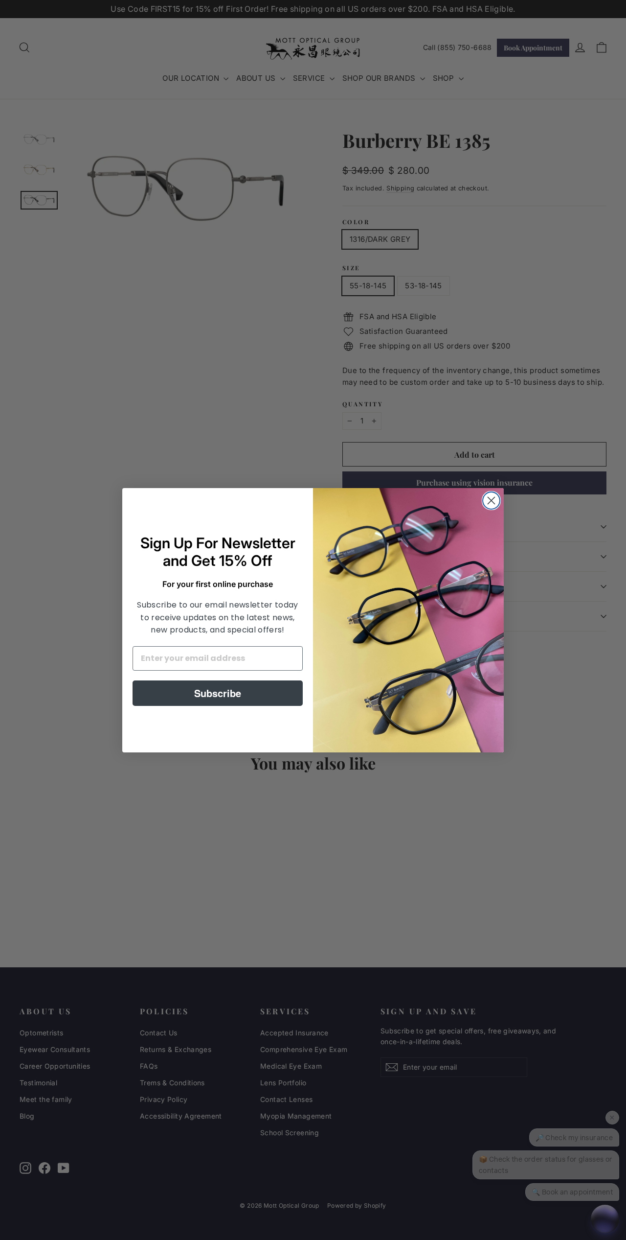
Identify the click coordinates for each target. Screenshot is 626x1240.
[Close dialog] (491, 500)
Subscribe (217, 693)
